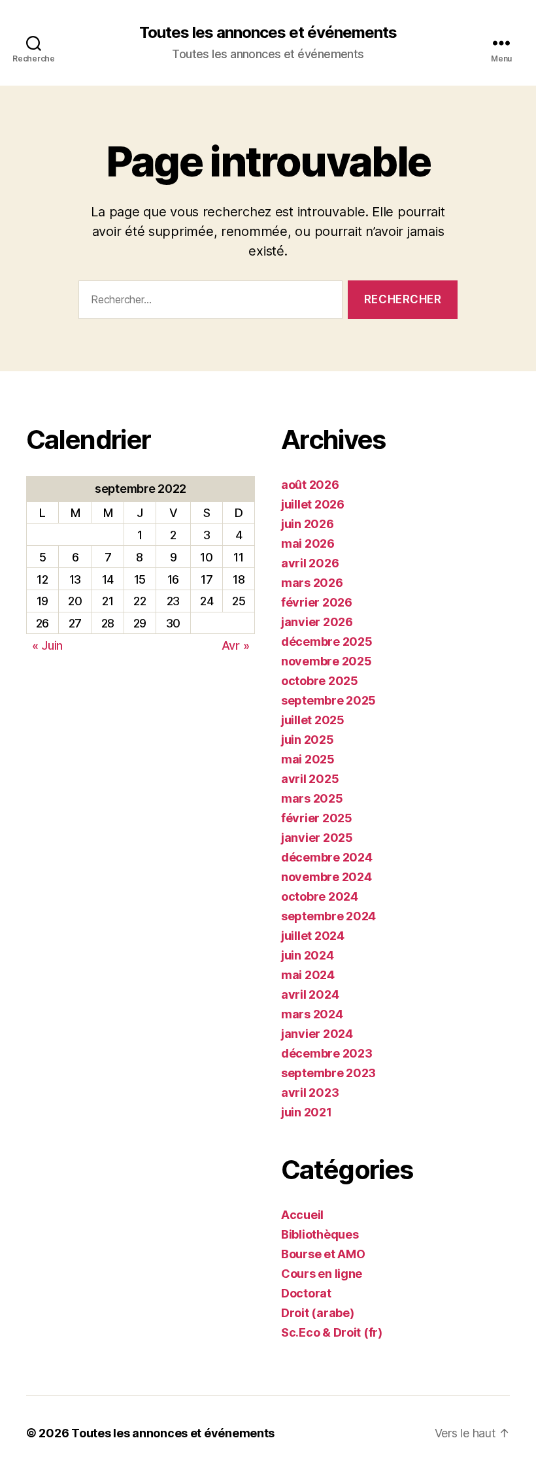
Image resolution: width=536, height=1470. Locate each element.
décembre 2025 (327, 641)
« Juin (47, 645)
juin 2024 (307, 955)
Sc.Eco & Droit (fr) (331, 1332)
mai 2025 (308, 759)
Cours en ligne (321, 1273)
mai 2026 (308, 543)
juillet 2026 (312, 504)
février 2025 (316, 818)
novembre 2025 (326, 661)
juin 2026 (307, 524)
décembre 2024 (327, 857)
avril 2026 (310, 563)
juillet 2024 (312, 936)
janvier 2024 (317, 1034)
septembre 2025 (328, 700)
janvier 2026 (317, 622)
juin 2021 (306, 1112)
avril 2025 (310, 779)
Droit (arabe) (317, 1313)
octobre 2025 (319, 681)
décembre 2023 (327, 1053)
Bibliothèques (320, 1234)
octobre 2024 (319, 896)
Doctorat (306, 1293)
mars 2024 (312, 1014)
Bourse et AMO (323, 1254)
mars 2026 (312, 583)
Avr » (236, 645)
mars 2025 (312, 798)
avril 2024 (310, 994)
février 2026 (316, 602)
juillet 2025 (312, 720)
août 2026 (310, 485)
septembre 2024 (328, 916)
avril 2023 (310, 1092)
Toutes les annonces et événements (268, 33)
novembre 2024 (326, 877)
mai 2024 (308, 975)
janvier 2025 (317, 837)
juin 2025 (307, 739)
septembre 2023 (328, 1073)
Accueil (302, 1215)
